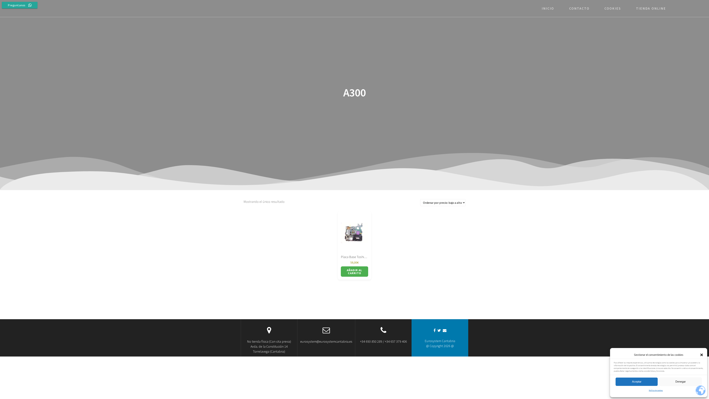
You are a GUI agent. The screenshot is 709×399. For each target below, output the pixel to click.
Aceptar (636, 381)
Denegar (680, 381)
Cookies (612, 8)
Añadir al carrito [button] (354, 271)
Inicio (548, 8)
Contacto (579, 8)
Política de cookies (656, 390)
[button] (701, 355)
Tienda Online (651, 8)
